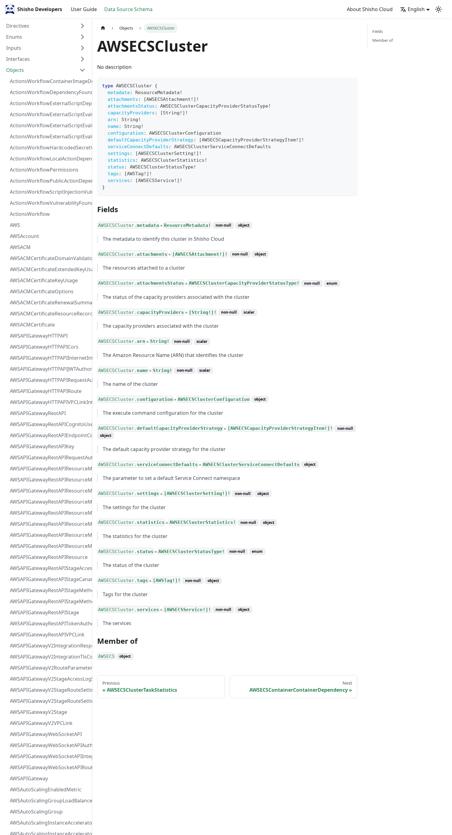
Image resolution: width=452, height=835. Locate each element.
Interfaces (18, 59)
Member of (382, 40)
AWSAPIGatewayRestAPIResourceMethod (49, 546)
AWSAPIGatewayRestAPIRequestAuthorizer (49, 457)
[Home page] (103, 28)
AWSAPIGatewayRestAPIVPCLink (47, 634)
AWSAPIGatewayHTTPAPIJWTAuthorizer (49, 369)
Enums (14, 37)
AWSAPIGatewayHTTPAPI (39, 335)
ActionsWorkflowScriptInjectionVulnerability (49, 191)
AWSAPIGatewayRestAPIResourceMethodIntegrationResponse (49, 490)
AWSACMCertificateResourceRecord (49, 313)
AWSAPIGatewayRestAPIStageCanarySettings (49, 579)
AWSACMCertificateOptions (41, 291)
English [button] (416, 9)
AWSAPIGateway (29, 778)
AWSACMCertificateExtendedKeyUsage (49, 269)
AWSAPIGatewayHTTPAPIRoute (45, 391)
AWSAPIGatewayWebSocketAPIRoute (49, 767)
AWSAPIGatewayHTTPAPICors (44, 346)
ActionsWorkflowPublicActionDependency (49, 180)
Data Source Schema (128, 9)
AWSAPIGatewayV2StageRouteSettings (49, 701)
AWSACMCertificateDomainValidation (49, 258)
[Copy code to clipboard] (350, 85)
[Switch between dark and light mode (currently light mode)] (438, 9)
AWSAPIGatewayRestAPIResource (49, 557)
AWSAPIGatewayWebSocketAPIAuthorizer (49, 745)
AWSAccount (24, 236)
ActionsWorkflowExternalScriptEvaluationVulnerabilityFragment (49, 114)
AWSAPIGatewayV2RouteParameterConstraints (49, 667)
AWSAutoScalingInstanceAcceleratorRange (49, 822)
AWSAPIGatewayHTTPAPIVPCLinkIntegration (49, 402)
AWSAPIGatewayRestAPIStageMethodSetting (49, 601)
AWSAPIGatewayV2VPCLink (41, 723)
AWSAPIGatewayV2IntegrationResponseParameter (49, 645)
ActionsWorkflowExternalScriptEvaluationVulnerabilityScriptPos (49, 125)
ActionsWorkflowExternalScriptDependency (49, 103)
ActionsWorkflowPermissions (44, 169)
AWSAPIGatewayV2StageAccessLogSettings (49, 678)
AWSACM (20, 247)
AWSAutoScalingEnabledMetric (45, 789)
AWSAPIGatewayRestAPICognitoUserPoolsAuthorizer (49, 424)
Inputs (13, 48)
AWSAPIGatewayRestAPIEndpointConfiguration (49, 435)
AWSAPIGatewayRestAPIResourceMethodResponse (49, 535)
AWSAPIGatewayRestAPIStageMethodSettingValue (49, 590)
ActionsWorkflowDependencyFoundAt (49, 92)
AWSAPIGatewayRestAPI (38, 413)
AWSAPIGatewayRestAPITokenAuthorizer (49, 623)
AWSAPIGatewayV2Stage (38, 712)
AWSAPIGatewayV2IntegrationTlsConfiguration (49, 656)
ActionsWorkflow (30, 214)
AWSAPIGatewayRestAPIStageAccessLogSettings (49, 568)
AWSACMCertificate (32, 324)
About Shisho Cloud (370, 9)
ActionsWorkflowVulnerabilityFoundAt (49, 203)
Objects (15, 70)
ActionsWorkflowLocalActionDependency (49, 158)
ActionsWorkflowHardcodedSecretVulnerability (49, 147)
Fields (377, 31)
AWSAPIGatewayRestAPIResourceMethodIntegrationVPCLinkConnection (49, 512)
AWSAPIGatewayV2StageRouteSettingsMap (49, 690)
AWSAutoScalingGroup (36, 811)
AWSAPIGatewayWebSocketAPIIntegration (49, 756)
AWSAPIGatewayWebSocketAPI (46, 734)
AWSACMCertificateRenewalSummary (49, 302)
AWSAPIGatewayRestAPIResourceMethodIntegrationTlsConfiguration (49, 501)
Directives (17, 25)
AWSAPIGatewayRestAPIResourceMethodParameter (49, 523)
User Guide (84, 9)
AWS (15, 225)
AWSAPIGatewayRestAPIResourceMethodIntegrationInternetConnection (49, 468)
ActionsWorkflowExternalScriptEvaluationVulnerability (49, 136)
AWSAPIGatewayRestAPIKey (42, 446)
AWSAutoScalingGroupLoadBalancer (49, 800)
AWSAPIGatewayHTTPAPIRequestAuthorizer (49, 380)
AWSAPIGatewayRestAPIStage (44, 612)
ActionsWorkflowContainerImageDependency (49, 81)
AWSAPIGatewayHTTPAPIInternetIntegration (49, 357)
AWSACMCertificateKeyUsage (44, 280)
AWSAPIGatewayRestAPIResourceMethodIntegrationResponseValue (49, 479)
